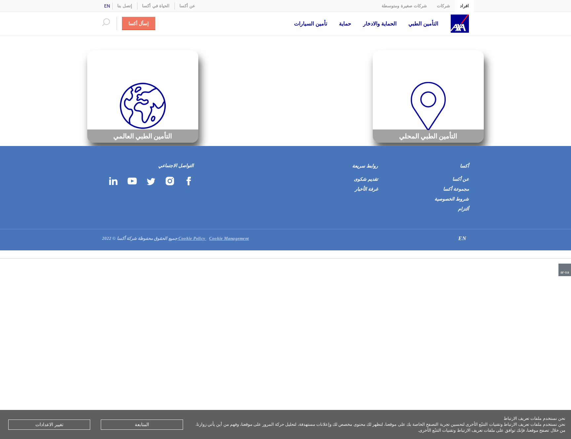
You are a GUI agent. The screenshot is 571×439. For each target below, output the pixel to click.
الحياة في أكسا (156, 6)
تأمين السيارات (310, 23)
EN (107, 5)
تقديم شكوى (366, 179)
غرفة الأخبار (366, 189)
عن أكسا (187, 6)
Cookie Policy (192, 238)
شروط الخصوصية (452, 199)
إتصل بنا (124, 6)
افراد (464, 6)
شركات (443, 6)
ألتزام (463, 208)
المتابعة (142, 424)
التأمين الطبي (423, 23)
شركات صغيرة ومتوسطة (404, 6)
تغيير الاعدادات (49, 424)
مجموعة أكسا (456, 189)
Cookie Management (213, 238)
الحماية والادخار (380, 23)
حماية (345, 23)
